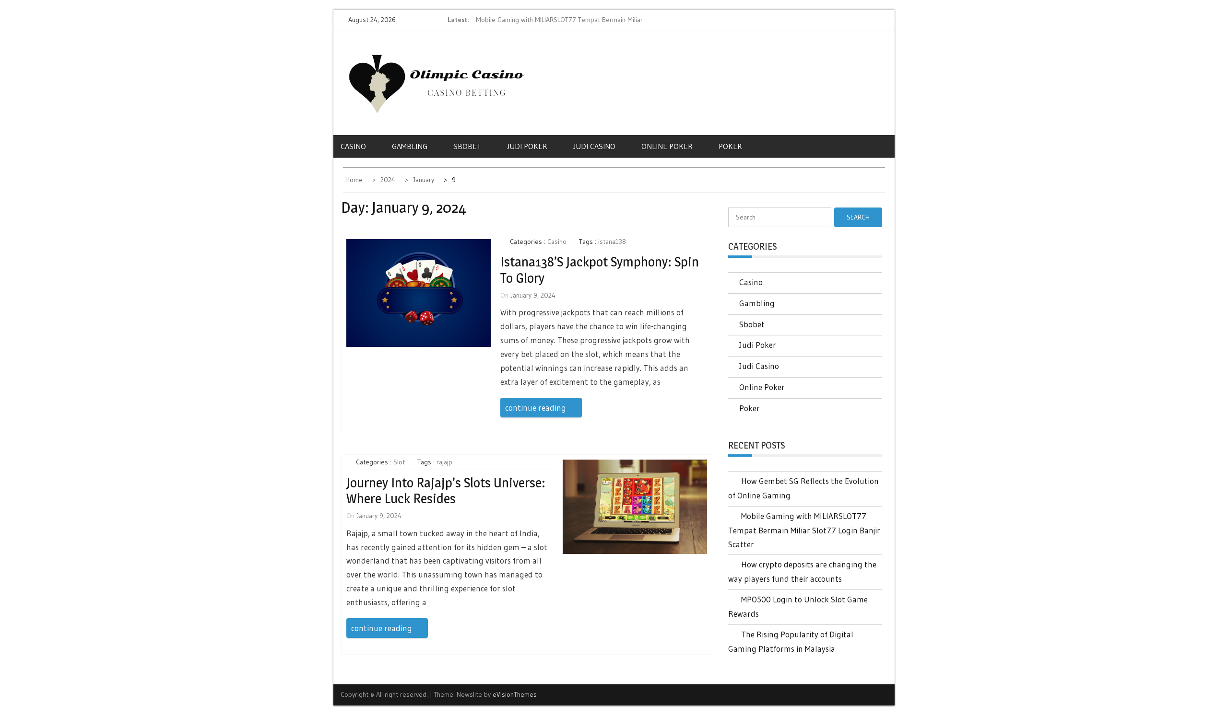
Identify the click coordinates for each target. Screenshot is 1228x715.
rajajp (444, 462)
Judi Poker (527, 146)
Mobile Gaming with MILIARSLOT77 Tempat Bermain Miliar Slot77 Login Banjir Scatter (804, 530)
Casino (353, 146)
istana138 (612, 241)
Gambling (409, 146)
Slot (399, 462)
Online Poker (667, 146)
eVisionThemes (515, 694)
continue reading (535, 408)
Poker (730, 146)
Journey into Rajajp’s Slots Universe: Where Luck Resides (445, 490)
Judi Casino (594, 146)
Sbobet (467, 146)
